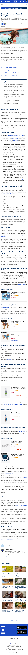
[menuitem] (9, 67)
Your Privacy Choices (14, 652)
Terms (8, 646)
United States (15, 643)
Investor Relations (12, 649)
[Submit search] (26, 4)
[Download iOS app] (22, 628)
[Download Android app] (22, 632)
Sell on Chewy (20, 650)
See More (7, 556)
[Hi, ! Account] (24, 1)
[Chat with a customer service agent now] (20, 1)
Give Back (7, 650)
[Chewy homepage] (7, 1)
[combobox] (14, 4)
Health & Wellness (10, 11)
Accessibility (18, 646)
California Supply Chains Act (9, 648)
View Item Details (14, 300)
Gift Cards (13, 650)
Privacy (12, 646)
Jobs (19, 649)
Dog (5, 11)
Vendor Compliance (21, 648)
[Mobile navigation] (1, 1)
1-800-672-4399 (9, 640)
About (6, 649)
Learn (22, 649)
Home (2, 11)
